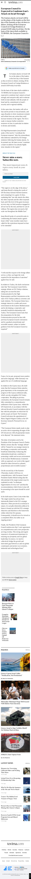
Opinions (18, 852)
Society (14, 850)
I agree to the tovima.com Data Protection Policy (14, 181)
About (3, 861)
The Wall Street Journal (15, 855)
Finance (20, 850)
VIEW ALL (27, 650)
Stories (24, 852)
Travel (6, 852)
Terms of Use (14, 861)
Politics (3, 59)
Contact (8, 861)
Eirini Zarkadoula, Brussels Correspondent (13, 61)
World (9, 850)
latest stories (12, 579)
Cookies (27, 861)
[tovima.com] (16, 2)
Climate (11, 852)
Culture (27, 850)
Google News (19, 577)
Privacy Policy (21, 861)
